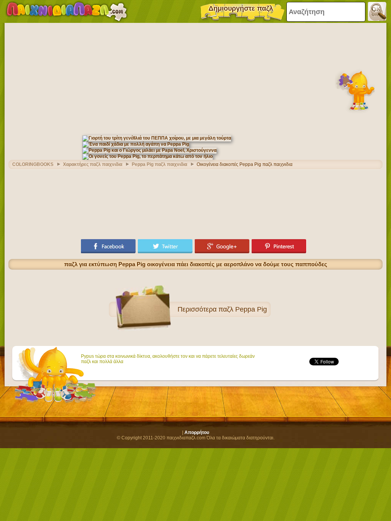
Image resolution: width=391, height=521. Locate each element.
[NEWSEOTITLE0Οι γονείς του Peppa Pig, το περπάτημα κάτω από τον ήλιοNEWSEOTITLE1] (147, 156)
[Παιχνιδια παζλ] (67, 11)
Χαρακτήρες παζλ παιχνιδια (92, 164)
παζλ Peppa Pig (242, 309)
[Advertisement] (195, 78)
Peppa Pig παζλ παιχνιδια (159, 164)
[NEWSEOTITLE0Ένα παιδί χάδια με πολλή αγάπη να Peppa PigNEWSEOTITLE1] (135, 144)
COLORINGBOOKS (32, 164)
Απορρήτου (196, 432)
